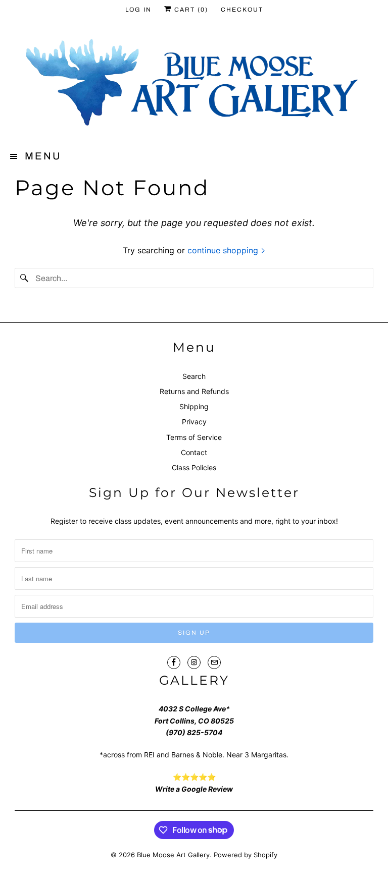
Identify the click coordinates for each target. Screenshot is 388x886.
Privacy (194, 421)
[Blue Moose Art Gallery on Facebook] (173, 662)
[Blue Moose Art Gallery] (194, 84)
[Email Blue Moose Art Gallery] (214, 662)
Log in (138, 9)
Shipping (194, 406)
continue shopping (224, 250)
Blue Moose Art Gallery (173, 855)
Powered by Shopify (245, 855)
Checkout (242, 9)
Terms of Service (194, 437)
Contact (194, 452)
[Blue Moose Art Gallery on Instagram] (194, 662)
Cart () (190, 9)
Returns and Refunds (194, 391)
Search (194, 376)
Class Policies (194, 467)
